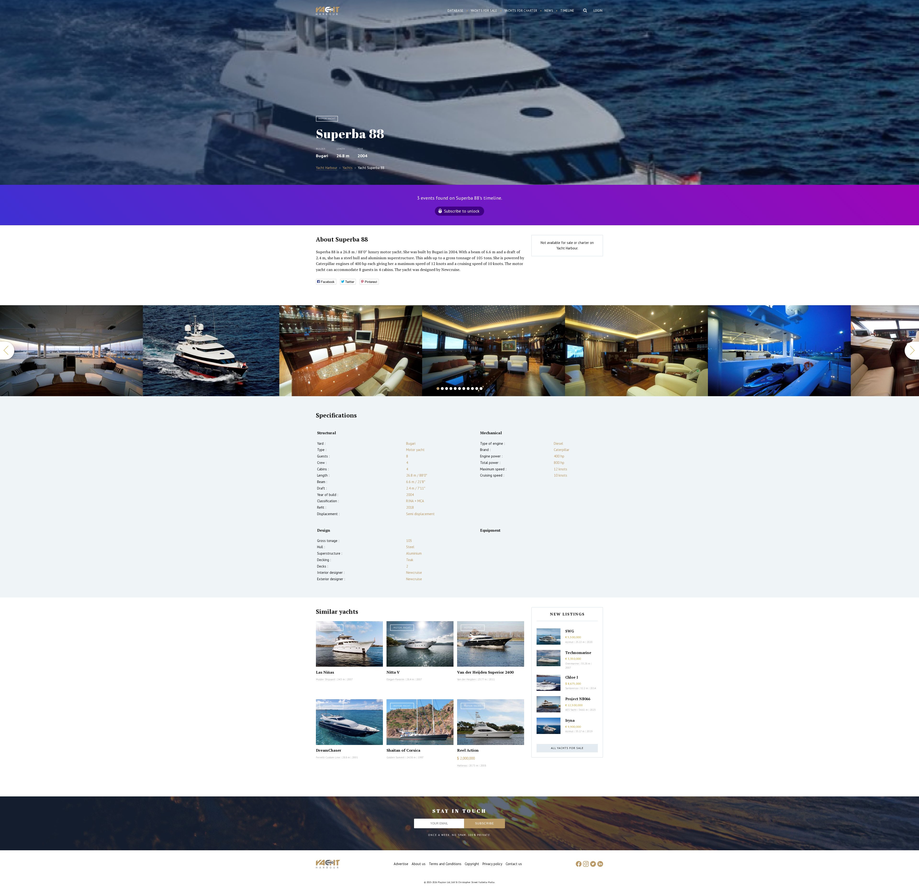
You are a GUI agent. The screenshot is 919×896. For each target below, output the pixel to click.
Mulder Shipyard (325, 679)
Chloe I (571, 677)
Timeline (567, 11)
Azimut (569, 642)
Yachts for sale (484, 11)
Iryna (570, 720)
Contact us (514, 864)
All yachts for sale (567, 748)
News (548, 11)
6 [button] (459, 388)
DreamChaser (328, 750)
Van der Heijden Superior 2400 (485, 672)
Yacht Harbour (328, 11)
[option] (71, 350)
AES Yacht (571, 709)
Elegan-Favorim (395, 679)
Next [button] (912, 351)
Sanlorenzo (571, 688)
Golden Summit (395, 757)
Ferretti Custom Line (328, 757)
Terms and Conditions (445, 864)
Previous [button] (7, 351)
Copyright (472, 864)
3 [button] (446, 388)
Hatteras (462, 765)
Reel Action (468, 750)
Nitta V (393, 672)
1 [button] (438, 388)
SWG (569, 631)
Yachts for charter (521, 11)
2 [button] (442, 388)
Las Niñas (325, 672)
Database (456, 11)
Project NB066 (577, 698)
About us (419, 864)
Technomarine (578, 652)
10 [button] (476, 388)
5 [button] (455, 388)
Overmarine (572, 663)
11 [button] (481, 388)
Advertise (401, 864)
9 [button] (472, 388)
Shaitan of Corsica (403, 750)
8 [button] (468, 388)
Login (598, 11)
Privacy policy (492, 864)
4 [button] (450, 388)
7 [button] (463, 388)
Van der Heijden (466, 679)
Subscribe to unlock (461, 211)
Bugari (322, 155)
